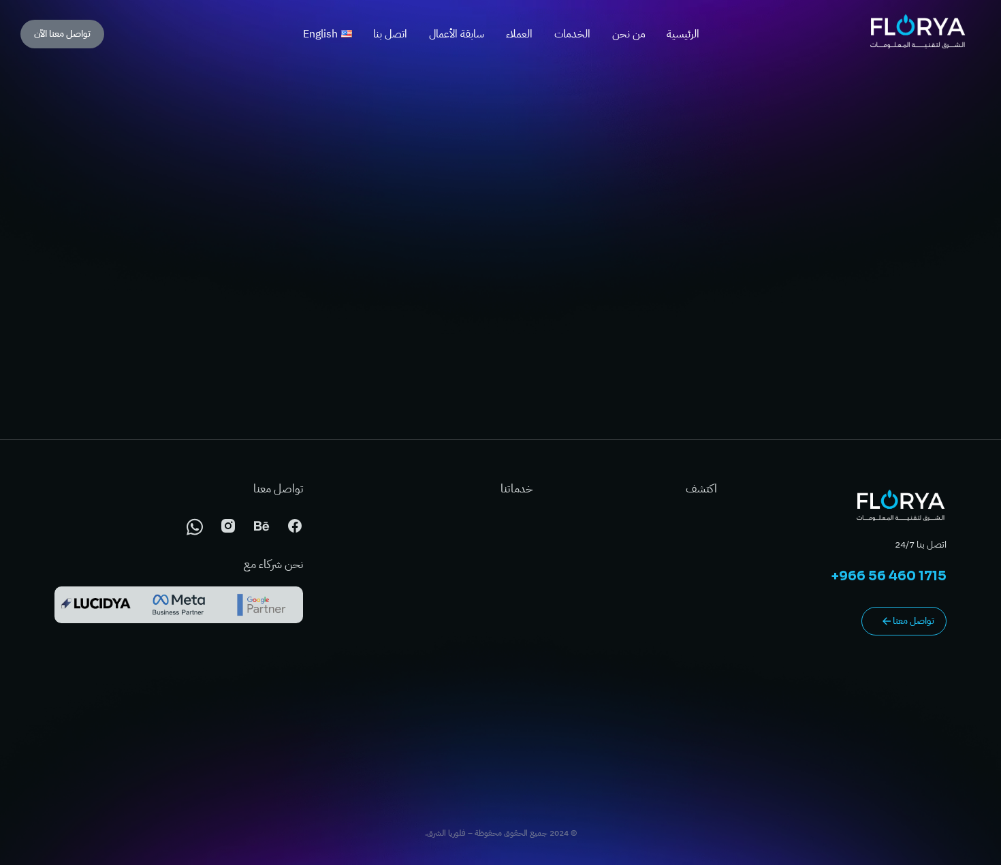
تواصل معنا (913, 621)
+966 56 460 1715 (889, 576)
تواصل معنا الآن (62, 34)
